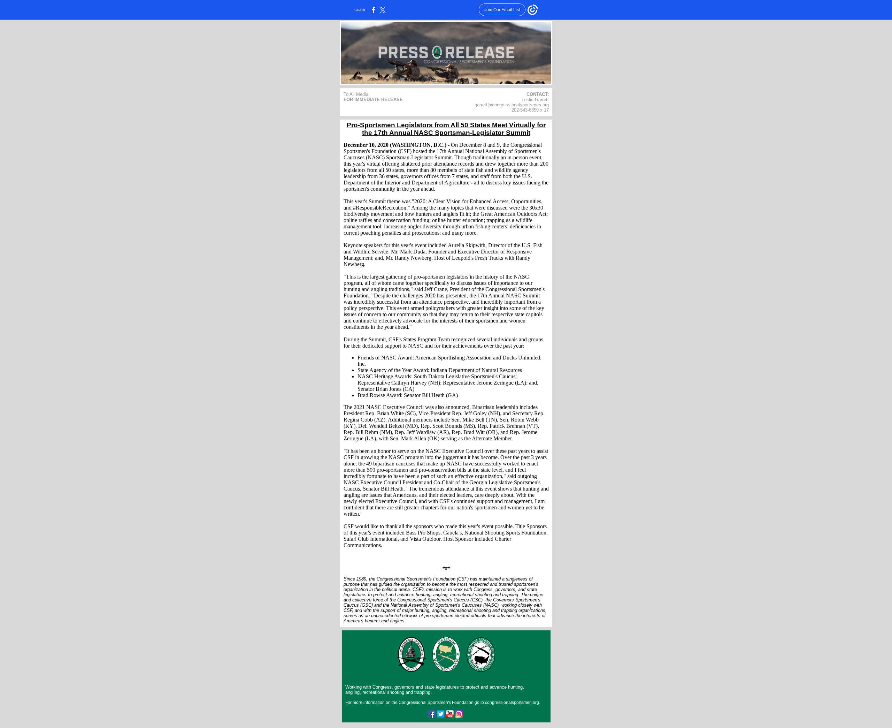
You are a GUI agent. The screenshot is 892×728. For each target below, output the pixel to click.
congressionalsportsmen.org (512, 702)
